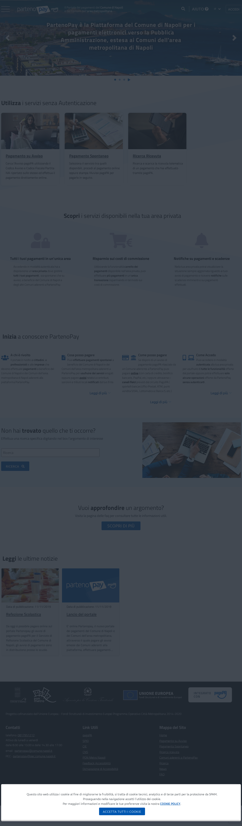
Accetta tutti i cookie (122, 811)
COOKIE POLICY (170, 803)
